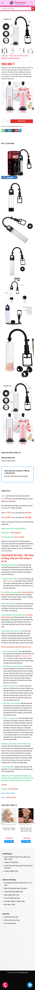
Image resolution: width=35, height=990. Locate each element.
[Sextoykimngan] (17, 2)
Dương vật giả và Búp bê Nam (18, 56)
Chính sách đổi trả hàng (11, 920)
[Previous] (4, 30)
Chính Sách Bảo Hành (11, 917)
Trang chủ (4, 56)
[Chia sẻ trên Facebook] (6, 130)
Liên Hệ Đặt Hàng (10, 923)
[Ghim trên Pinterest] (16, 130)
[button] (2, 2)
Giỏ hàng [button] (9, 841)
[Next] (30, 30)
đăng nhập (13, 476)
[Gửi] (33, 8)
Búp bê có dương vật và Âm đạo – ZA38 (9, 828)
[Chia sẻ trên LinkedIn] (19, 130)
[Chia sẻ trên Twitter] (9, 130)
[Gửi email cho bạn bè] (13, 130)
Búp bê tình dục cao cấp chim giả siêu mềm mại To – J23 (26, 829)
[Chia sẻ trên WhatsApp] (3, 130)
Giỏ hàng (21, 121)
